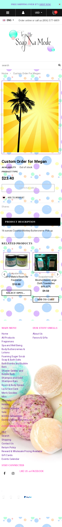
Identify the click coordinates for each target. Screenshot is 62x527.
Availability (9, 167)
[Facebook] (5, 473)
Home (5, 73)
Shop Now (45, 4)
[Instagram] (13, 473)
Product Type (10, 171)
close (59, 4)
